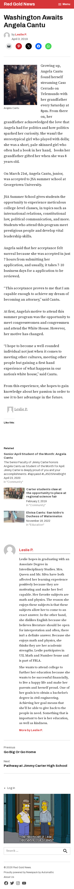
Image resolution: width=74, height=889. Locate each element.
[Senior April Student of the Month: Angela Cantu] (35, 468)
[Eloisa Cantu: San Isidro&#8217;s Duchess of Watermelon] (14, 517)
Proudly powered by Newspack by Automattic (29, 872)
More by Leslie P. (31, 730)
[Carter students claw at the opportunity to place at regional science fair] (14, 494)
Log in (11, 788)
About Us (9, 877)
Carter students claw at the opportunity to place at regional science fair (46, 493)
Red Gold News (19, 4)
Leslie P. (21, 34)
